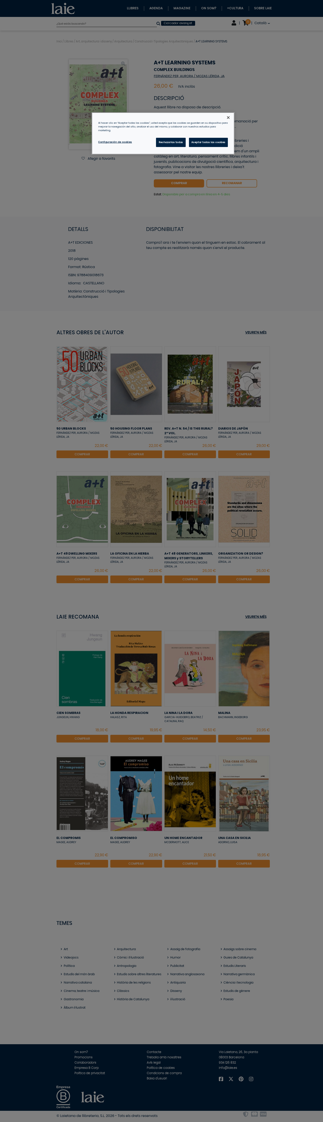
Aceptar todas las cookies (208, 142)
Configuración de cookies (115, 142)
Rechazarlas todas (171, 142)
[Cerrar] (228, 117)
